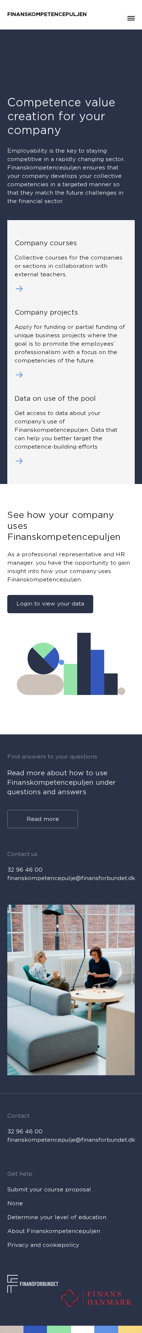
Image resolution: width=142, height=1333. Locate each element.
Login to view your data (50, 603)
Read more (43, 818)
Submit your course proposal (49, 1189)
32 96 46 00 (25, 870)
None (15, 1203)
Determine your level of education (56, 1217)
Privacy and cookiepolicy (43, 1245)
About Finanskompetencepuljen (53, 1231)
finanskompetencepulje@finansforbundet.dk (71, 878)
